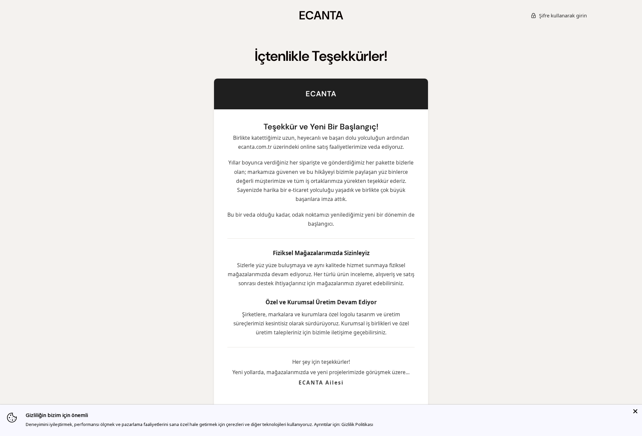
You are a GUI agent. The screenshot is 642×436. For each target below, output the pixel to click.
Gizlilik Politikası (357, 424)
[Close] (635, 411)
